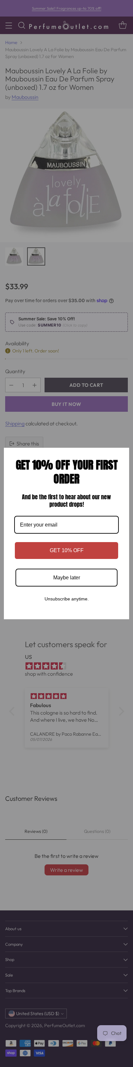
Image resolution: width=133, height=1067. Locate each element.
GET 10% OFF (67, 550)
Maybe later (66, 577)
